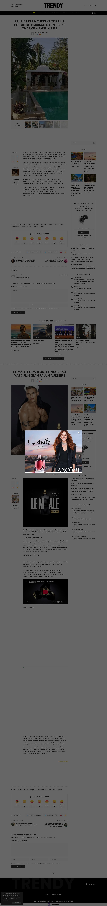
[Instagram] (90, 5)
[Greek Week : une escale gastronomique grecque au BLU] (15, 499)
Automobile (36, 337)
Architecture (27, 224)
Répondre (64, 274)
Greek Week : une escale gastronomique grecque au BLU (15, 506)
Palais (29, 226)
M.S (36, 32)
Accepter (17, 902)
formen (26, 789)
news (24, 226)
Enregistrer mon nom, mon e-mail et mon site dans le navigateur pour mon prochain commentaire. (36, 308)
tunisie (42, 226)
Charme (50, 224)
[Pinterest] (89, 5)
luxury (61, 224)
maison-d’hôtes (16, 226)
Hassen (76, 277)
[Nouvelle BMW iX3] (42, 331)
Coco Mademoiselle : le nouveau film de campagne (15, 180)
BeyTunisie (36, 224)
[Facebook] (85, 5)
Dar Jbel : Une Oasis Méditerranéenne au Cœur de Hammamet (84, 294)
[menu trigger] (13, 13)
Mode (78, 337)
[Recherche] (95, 13)
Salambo (35, 226)
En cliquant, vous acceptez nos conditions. (84, 236)
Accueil (20, 224)
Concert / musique (16, 337)
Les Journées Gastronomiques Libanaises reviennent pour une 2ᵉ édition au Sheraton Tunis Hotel (89, 166)
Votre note (14, 286)
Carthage (43, 224)
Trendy (57, 337)
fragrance (32, 789)
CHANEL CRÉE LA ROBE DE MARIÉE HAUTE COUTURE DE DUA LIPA (85, 342)
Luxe (56, 224)
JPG (50, 789)
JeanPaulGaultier (42, 789)
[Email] (41, 34)
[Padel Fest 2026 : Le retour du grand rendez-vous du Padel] (77, 156)
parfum (60, 789)
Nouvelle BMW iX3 (77, 264)
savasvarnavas (63, 761)
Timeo (75, 286)
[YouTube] (92, 5)
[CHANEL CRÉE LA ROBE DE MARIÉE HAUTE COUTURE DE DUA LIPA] (86, 331)
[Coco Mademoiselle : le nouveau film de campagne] (15, 172)
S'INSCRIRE (83, 232)
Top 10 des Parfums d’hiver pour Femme (82, 288)
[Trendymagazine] (53, 5)
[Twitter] (87, 5)
